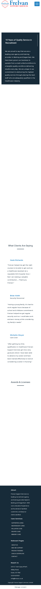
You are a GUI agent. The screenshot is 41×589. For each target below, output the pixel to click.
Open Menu (37, 4)
